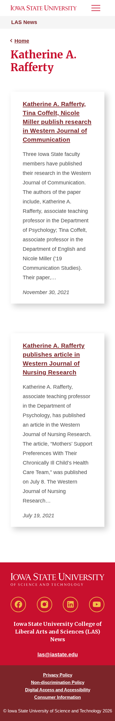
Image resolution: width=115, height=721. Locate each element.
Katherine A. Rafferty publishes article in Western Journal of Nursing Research (54, 359)
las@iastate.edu (57, 655)
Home (21, 41)
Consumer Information (57, 697)
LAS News (24, 22)
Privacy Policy (57, 674)
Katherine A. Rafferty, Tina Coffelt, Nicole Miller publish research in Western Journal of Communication (57, 122)
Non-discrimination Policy (57, 682)
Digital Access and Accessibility (57, 689)
